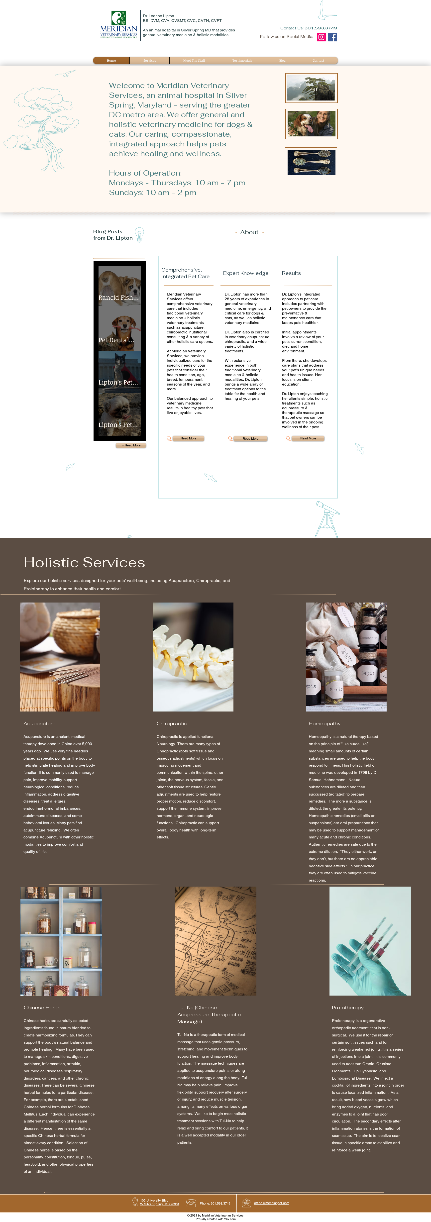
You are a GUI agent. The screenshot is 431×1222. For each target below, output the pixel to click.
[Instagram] (321, 37)
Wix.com (230, 1219)
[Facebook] (332, 37)
